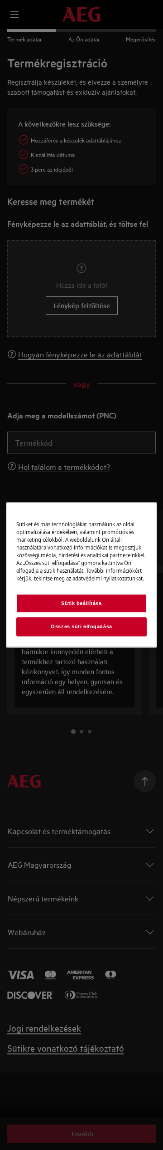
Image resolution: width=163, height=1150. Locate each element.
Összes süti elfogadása (81, 626)
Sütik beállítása (81, 603)
